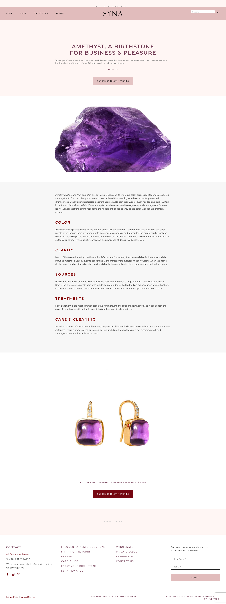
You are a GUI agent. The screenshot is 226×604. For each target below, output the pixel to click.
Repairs (67, 556)
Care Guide (69, 561)
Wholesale (124, 546)
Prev (108, 521)
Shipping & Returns (76, 551)
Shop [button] (23, 13)
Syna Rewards (72, 570)
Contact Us (125, 561)
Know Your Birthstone (79, 566)
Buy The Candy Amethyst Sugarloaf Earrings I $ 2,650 (113, 482)
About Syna (41, 13)
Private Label (126, 551)
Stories (60, 13)
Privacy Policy (12, 597)
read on (113, 69)
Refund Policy (127, 556)
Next (117, 521)
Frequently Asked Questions (83, 546)
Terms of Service (27, 597)
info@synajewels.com (17, 554)
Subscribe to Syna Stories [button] (113, 81)
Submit (195, 577)
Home (9, 13)
